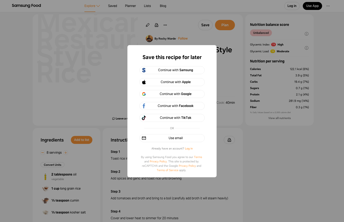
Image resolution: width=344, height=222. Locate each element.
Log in (189, 148)
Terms (198, 157)
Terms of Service (167, 170)
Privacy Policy (158, 161)
